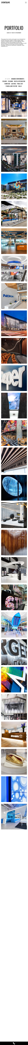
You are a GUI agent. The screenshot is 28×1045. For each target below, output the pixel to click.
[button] (26, 2)
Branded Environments (17, 79)
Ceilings (4, 81)
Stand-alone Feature (11, 86)
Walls (20, 86)
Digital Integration (19, 81)
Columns (10, 81)
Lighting (13, 84)
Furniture (7, 84)
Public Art (20, 84)
